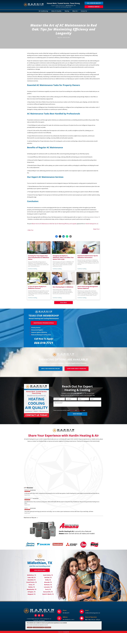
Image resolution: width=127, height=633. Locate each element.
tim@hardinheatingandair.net (92, 613)
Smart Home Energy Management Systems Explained (88, 287)
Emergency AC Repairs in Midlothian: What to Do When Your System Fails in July (63, 257)
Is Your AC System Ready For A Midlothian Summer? (37, 287)
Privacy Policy (72, 410)
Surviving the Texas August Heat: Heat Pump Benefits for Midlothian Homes (38, 257)
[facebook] (35, 615)
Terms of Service (80, 410)
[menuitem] (44, 11)
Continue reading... (33, 268)
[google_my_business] (39, 615)
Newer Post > (96, 229)
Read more (27, 495)
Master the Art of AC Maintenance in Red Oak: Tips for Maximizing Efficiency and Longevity (54, 223)
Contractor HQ (66, 631)
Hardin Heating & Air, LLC (92, 223)
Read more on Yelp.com (30, 517)
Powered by (60, 631)
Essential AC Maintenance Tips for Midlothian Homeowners (88, 256)
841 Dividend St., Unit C (68, 619)
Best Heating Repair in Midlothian (63, 287)
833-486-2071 (66, 613)
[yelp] (42, 615)
